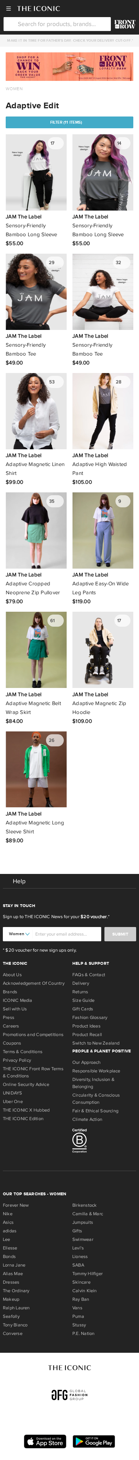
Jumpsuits (82, 1222)
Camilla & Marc (87, 1213)
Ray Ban (80, 1299)
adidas (9, 1230)
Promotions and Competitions (33, 1034)
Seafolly (11, 1316)
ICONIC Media (17, 1000)
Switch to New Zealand (96, 1043)
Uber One (13, 1101)
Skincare (81, 1282)
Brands (10, 991)
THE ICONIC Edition (23, 1118)
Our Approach (86, 1062)
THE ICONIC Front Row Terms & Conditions (33, 1072)
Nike (7, 1213)
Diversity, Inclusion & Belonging (93, 1083)
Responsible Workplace (96, 1070)
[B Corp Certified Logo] (104, 1142)
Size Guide (83, 1000)
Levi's (78, 1248)
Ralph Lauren (16, 1307)
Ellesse (10, 1248)
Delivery (80, 983)
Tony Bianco (15, 1324)
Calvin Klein (84, 1290)
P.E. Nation (83, 1333)
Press (8, 1017)
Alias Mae (13, 1273)
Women (14, 88)
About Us (12, 974)
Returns (80, 991)
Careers (11, 1026)
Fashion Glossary (90, 1017)
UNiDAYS (12, 1093)
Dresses (11, 1282)
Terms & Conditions (22, 1051)
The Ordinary (16, 1290)
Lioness (80, 1256)
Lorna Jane (14, 1265)
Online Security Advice (26, 1084)
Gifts (77, 1230)
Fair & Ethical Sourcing (95, 1110)
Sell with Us (15, 1008)
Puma (78, 1316)
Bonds (9, 1256)
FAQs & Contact (88, 974)
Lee (6, 1239)
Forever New (16, 1205)
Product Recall (87, 1034)
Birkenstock (84, 1205)
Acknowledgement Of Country (34, 983)
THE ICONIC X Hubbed (26, 1110)
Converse (12, 1333)
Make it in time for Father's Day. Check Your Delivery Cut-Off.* (69, 40)
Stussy (79, 1324)
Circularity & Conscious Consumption (96, 1099)
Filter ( (66, 122)
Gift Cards (82, 1008)
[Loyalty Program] (124, 24)
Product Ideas (86, 1026)
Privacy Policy (17, 1060)
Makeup (11, 1299)
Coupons (12, 1043)
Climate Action (87, 1119)
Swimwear (82, 1239)
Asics (8, 1222)
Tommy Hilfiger (87, 1273)
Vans (77, 1307)
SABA (78, 1265)
